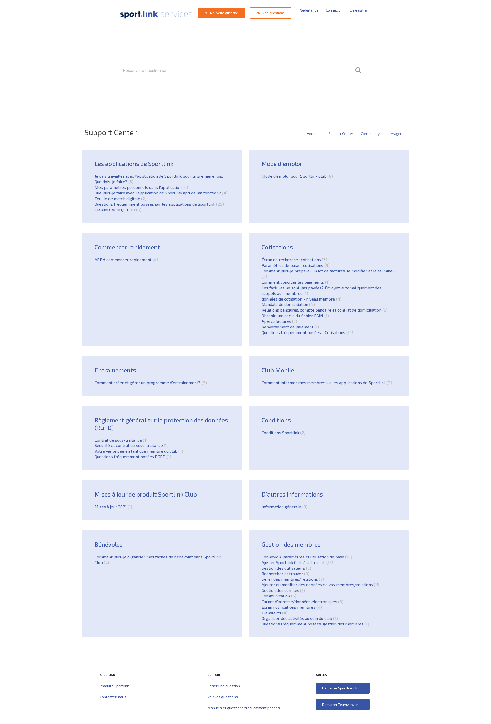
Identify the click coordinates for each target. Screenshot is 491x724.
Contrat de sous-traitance (120, 440)
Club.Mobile (278, 370)
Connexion (334, 10)
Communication (278, 595)
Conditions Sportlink (283, 432)
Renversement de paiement (289, 326)
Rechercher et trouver (285, 573)
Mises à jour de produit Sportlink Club (146, 494)
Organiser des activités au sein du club (299, 618)
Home (312, 133)
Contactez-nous (113, 697)
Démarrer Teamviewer (340, 704)
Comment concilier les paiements (295, 282)
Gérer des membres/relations (292, 579)
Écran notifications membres (291, 607)
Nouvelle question (224, 13)
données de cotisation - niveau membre (301, 298)
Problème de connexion (289, 92)
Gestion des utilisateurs (286, 568)
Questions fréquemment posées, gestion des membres (314, 623)
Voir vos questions (223, 697)
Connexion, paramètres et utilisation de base (306, 556)
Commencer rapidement (127, 247)
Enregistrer (359, 10)
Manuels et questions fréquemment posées (244, 708)
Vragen (396, 133)
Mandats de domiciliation (287, 304)
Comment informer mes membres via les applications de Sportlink (326, 382)
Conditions (276, 420)
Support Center (340, 133)
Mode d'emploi (282, 163)
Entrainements (115, 370)
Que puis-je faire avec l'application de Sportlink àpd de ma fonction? (160, 192)
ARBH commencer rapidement (126, 259)
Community (370, 133)
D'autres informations (292, 494)
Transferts (323, 92)
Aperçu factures (279, 321)
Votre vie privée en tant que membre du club (138, 451)
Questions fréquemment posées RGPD (132, 456)
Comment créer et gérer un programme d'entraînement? (150, 382)
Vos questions (273, 13)
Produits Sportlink (114, 686)
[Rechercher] (358, 70)
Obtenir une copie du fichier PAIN (294, 315)
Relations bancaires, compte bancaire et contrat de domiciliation (324, 309)
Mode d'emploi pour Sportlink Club (296, 176)
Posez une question (224, 686)
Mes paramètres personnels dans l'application (141, 187)
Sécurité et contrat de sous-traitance (131, 445)
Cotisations (277, 247)
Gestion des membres (291, 544)
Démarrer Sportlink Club (341, 688)
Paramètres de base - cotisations (295, 265)
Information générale (284, 506)
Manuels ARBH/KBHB (117, 209)
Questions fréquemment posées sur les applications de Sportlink (158, 204)
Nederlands (309, 10)
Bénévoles (109, 544)
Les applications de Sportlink (134, 163)
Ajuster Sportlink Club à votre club (297, 562)
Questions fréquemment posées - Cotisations (307, 332)
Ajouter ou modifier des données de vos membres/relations (320, 584)
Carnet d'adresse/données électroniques (302, 601)
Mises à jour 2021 (113, 506)
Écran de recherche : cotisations (294, 259)
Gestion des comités (282, 590)
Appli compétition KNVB (243, 92)
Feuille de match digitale (120, 198)
